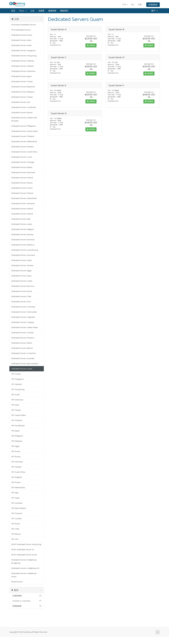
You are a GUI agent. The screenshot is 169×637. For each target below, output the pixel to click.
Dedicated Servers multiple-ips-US (25, 568)
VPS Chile (15, 529)
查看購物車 (153, 4)
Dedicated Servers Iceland (22, 214)
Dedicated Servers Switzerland (24, 198)
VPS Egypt (15, 446)
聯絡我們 (64, 11)
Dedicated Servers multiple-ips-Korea (24, 575)
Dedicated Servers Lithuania (23, 203)
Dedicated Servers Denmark (23, 172)
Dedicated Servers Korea (21, 35)
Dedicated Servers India (21, 40)
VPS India (15, 405)
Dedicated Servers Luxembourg (24, 250)
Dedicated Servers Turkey (22, 81)
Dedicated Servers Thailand (22, 136)
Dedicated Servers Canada (22, 332)
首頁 (13, 11)
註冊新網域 (16, 595)
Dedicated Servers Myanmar (23, 86)
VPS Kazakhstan (18, 425)
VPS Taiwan (16, 410)
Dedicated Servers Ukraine (22, 265)
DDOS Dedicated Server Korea (24, 554)
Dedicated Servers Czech (21, 157)
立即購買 (91, 45)
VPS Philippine (17, 436)
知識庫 (41, 11)
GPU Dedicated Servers (21, 30)
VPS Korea (15, 451)
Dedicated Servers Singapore (23, 50)
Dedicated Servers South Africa (24, 152)
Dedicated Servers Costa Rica (23, 353)
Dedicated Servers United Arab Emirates (24, 119)
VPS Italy (14, 492)
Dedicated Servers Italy (20, 219)
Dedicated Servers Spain (21, 260)
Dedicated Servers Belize (21, 343)
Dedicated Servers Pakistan (22, 61)
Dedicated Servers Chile (21, 296)
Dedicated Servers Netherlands (24, 141)
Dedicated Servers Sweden (22, 146)
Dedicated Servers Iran (20, 102)
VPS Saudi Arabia (18, 415)
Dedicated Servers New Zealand (24, 363)
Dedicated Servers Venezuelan (24, 312)
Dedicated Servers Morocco (22, 286)
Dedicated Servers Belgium (22, 229)
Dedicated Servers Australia (22, 358)
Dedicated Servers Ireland (22, 208)
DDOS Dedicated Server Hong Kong (26, 544)
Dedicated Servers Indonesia (23, 71)
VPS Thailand (16, 420)
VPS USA (14, 539)
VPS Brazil (15, 523)
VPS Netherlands (18, 487)
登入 (133, 4)
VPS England (16, 477)
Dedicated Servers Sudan (21, 281)
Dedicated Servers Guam (21, 369)
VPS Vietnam (16, 384)
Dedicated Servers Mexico (22, 348)
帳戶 (153, 11)
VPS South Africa (18, 472)
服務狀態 (52, 11)
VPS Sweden (16, 467)
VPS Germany (17, 461)
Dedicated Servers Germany (23, 255)
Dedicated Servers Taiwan (22, 97)
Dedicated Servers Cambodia (23, 107)
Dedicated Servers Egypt (21, 270)
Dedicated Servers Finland (22, 193)
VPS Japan (15, 430)
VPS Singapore (17, 379)
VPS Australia (16, 503)
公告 (32, 11)
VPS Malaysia (16, 441)
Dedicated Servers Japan (21, 76)
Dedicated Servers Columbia (23, 307)
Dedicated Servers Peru (21, 301)
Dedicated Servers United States (24, 327)
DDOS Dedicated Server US (22, 549)
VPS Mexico (16, 534)
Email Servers (17, 581)
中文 (124, 4)
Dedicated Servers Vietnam (22, 66)
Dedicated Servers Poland (22, 177)
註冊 (140, 4)
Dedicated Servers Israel (21, 45)
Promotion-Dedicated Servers (23, 24)
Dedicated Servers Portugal (22, 162)
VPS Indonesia (17, 399)
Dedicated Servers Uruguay (22, 322)
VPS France (16, 482)
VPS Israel (15, 394)
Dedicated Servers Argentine (23, 317)
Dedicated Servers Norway (22, 234)
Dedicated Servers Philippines (23, 126)
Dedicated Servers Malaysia (22, 92)
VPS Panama (16, 513)
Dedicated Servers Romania (23, 239)
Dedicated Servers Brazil (21, 291)
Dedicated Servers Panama (22, 338)
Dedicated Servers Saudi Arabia (24, 131)
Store (22, 11)
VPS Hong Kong (17, 389)
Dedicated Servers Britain (21, 167)
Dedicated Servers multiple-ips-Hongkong (24, 561)
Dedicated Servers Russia (21, 183)
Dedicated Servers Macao (22, 112)
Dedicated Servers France (22, 188)
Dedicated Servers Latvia (21, 224)
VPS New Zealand (18, 508)
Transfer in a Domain (20, 601)
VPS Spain (15, 498)
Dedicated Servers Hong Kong (23, 55)
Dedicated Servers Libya (21, 276)
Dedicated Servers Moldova (22, 245)
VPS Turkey (16, 374)
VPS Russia (15, 456)
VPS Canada (16, 518)
